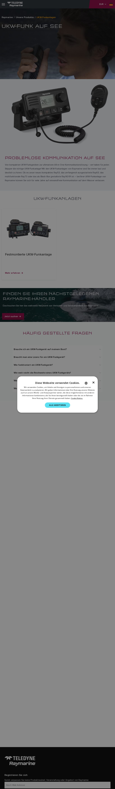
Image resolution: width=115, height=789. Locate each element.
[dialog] (57, 394)
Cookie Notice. (77, 398)
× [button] (93, 382)
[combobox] (86, 383)
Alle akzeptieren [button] (57, 405)
